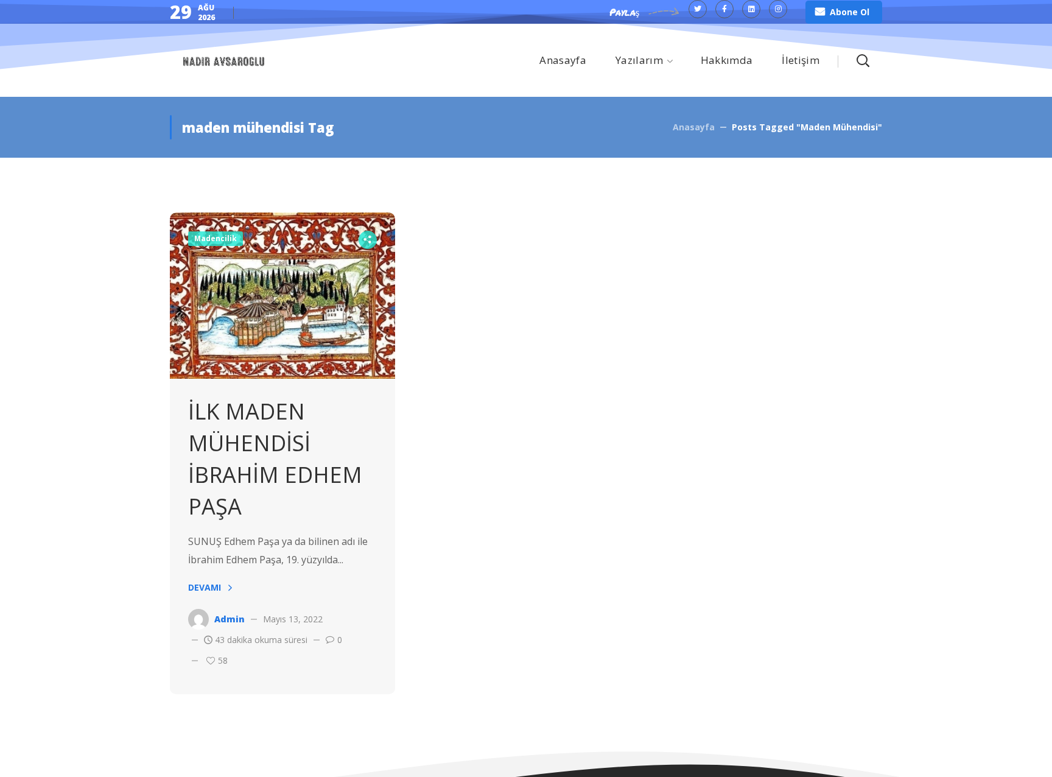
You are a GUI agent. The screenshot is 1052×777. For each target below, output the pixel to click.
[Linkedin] (751, 9)
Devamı (204, 587)
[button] (843, 12)
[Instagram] (778, 9)
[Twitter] (698, 9)
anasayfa (694, 127)
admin (229, 619)
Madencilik (215, 238)
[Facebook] (724, 9)
